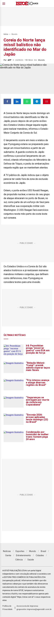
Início (6, 34)
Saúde (30, 559)
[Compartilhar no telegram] (37, 101)
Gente (8, 555)
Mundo (14, 34)
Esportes (20, 551)
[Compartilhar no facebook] (7, 101)
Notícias (7, 551)
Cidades (40, 555)
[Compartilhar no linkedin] (17, 101)
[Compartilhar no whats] (27, 101)
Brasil (43, 551)
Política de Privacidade (7, 607)
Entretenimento (23, 555)
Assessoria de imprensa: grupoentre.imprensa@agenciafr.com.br (34, 607)
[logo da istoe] (27, 4)
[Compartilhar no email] (46, 101)
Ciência (19, 559)
